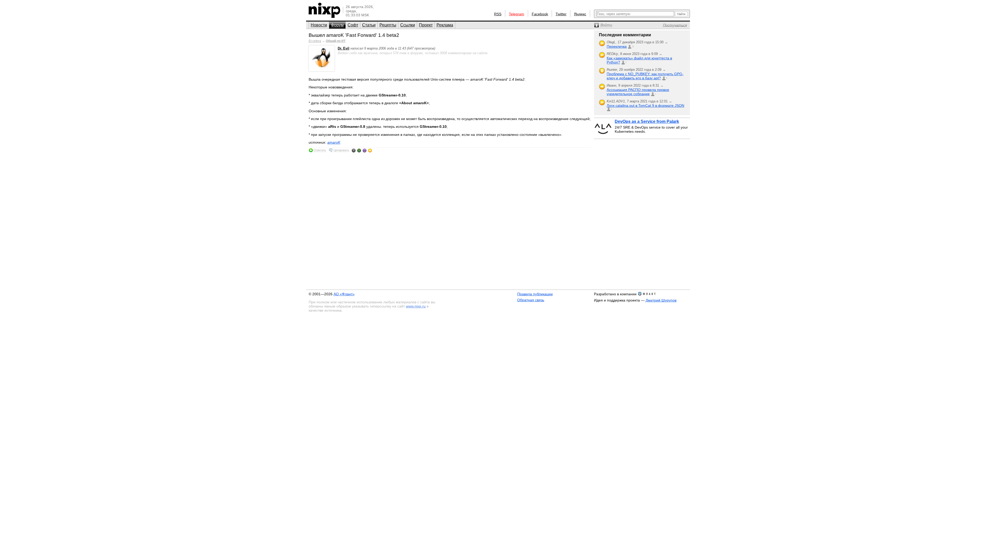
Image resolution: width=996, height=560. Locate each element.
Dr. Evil (343, 48)
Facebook (540, 14)
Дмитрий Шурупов (661, 300)
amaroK (333, 142)
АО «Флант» (344, 294)
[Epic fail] (354, 150)
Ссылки (407, 25)
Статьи (369, 25)
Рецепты (387, 25)
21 (633, 46)
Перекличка (617, 46)
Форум (337, 25)
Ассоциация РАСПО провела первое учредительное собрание (638, 92)
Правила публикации (535, 294)
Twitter (561, 14)
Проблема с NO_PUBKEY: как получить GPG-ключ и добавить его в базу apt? (645, 76)
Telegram (516, 14)
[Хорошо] (364, 150)
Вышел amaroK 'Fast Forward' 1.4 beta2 (354, 35)
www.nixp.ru (416, 306)
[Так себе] (359, 150)
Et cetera (315, 41)
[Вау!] (370, 150)
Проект (426, 25)
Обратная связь (530, 300)
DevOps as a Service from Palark (647, 121)
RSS (497, 14)
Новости (319, 25)
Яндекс (580, 14)
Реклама (445, 25)
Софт (353, 25)
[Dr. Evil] (322, 70)
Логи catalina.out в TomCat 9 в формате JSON (645, 105)
